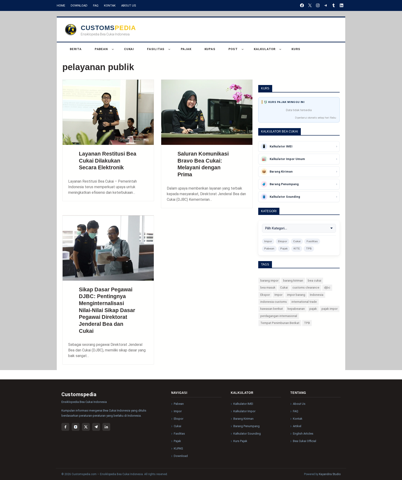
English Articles (303, 433)
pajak (313, 308)
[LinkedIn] (341, 5)
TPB (309, 248)
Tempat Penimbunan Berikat (279, 323)
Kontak (110, 5)
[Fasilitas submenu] (169, 49)
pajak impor (330, 308)
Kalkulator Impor (244, 411)
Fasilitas (312, 241)
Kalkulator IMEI (243, 403)
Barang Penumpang (246, 426)
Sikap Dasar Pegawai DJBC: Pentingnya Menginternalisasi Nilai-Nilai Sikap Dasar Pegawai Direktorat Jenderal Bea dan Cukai (107, 310)
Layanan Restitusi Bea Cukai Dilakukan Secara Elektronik (107, 160)
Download (79, 5)
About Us (128, 5)
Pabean (269, 248)
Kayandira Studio (330, 474)
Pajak (284, 248)
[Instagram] (318, 5)
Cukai (297, 241)
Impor (268, 241)
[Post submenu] (242, 49)
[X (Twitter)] (86, 427)
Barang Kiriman (243, 418)
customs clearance (305, 287)
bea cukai (314, 280)
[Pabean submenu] (113, 49)
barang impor (269, 280)
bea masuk (267, 287)
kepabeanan (296, 308)
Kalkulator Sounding (247, 433)
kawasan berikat (271, 308)
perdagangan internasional (278, 316)
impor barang (296, 294)
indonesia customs (273, 301)
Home (61, 5)
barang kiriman (293, 280)
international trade (304, 301)
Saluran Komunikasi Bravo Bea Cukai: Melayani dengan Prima (203, 164)
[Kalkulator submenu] (280, 49)
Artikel (297, 426)
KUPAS (178, 448)
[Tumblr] (333, 5)
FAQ (95, 5)
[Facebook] (302, 5)
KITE (297, 248)
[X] (310, 5)
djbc (327, 287)
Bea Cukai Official (304, 441)
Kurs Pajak (240, 441)
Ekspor (282, 241)
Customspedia (108, 27)
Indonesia (316, 294)
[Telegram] (325, 5)
